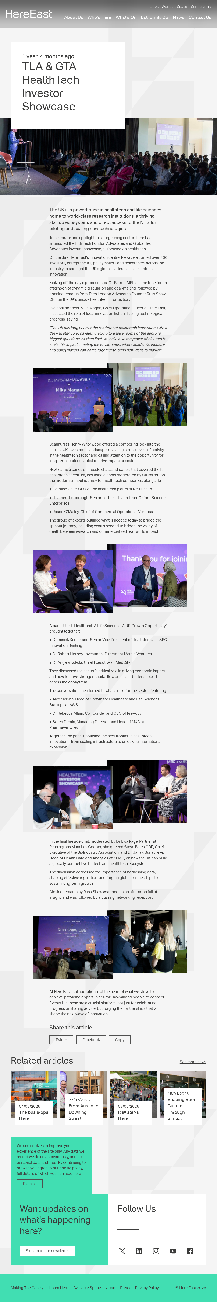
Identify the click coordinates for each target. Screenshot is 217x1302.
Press (125, 1287)
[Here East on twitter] (122, 1251)
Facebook (91, 1040)
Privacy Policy (147, 1287)
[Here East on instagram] (156, 1251)
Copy (119, 1040)
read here (73, 1173)
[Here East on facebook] (190, 1251)
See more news (193, 1062)
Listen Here (58, 1287)
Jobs (154, 7)
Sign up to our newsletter (47, 1251)
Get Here (198, 7)
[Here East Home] (29, 14)
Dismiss (29, 1183)
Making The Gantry (27, 1287)
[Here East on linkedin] (139, 1251)
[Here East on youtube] (173, 1251)
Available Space (174, 7)
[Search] (209, 7)
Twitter (61, 1040)
